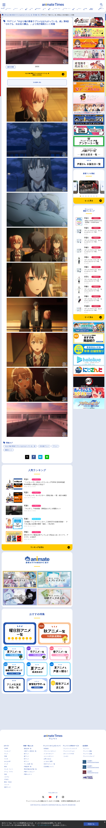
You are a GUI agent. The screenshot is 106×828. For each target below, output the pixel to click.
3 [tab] (86, 195)
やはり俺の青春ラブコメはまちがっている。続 (20, 446)
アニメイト (86, 748)
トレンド (15, 9)
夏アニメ (26, 756)
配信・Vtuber (91, 9)
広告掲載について (49, 766)
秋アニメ (26, 759)
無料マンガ (101, 9)
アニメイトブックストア (70, 748)
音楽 (73, 9)
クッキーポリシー (49, 753)
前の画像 (11, 67)
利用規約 (46, 748)
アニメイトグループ (88, 756)
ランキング (8, 9)
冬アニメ (26, 761)
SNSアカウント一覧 (49, 764)
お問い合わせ (47, 759)
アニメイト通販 (87, 751)
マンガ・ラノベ (56, 9)
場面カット (8, 450)
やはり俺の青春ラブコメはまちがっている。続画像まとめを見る (37, 74)
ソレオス (65, 756)
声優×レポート (28, 774)
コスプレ (79, 9)
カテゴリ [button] (6, 745)
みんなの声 (38, 9)
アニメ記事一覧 (28, 764)
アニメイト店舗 (87, 753)
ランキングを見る (37, 547)
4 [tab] (89, 195)
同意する (91, 824)
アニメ (21, 9)
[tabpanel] (89, 187)
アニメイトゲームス (69, 751)
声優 (26, 9)
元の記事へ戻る (37, 82)
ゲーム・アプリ (66, 9)
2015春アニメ (44, 446)
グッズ (44, 9)
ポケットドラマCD (68, 753)
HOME (2, 8)
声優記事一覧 (27, 766)
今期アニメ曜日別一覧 (30, 751)
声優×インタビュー (29, 771)
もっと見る (89, 200)
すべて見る (89, 317)
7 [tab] (97, 195)
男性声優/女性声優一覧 (30, 769)
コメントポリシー (49, 756)
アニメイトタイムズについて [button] (52, 745)
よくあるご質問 (48, 761)
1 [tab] (81, 195)
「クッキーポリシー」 (44, 825)
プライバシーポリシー (50, 751)
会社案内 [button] (85, 745)
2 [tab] (83, 195)
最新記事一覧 (27, 748)
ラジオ (31, 9)
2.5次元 (85, 9)
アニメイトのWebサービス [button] (71, 745)
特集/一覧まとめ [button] (28, 745)
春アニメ (26, 753)
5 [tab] (91, 195)
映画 (49, 9)
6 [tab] (94, 195)
